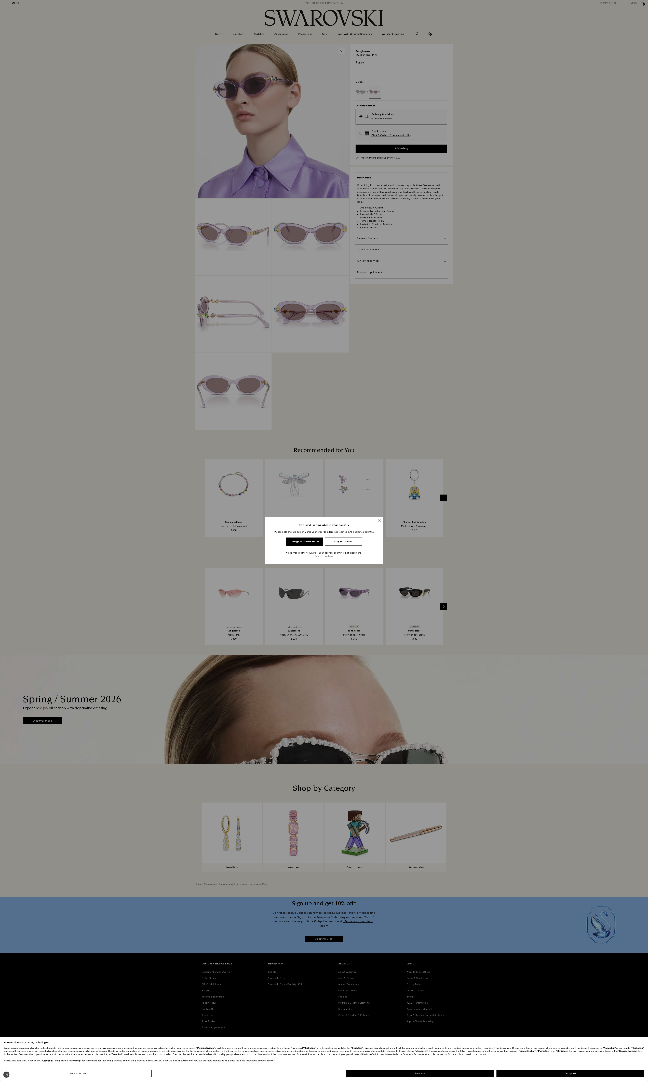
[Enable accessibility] (6, 1075)
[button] (379, 520)
